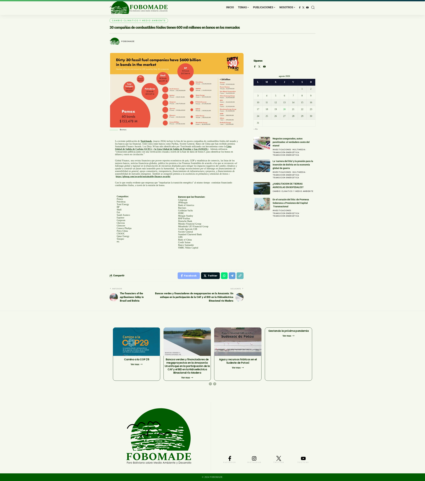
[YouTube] (307, 7)
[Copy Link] (240, 275)
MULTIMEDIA (299, 150)
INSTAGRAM (254, 462)
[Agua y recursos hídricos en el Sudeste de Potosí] (237, 341)
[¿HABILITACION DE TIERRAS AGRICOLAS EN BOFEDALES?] (262, 188)
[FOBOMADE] (139, 7)
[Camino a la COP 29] (136, 341)
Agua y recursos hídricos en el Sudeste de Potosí (238, 361)
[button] (210, 383)
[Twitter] (303, 7)
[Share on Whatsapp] (224, 275)
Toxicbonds (146, 141)
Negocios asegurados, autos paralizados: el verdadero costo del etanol (291, 142)
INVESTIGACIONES (282, 150)
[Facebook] (299, 7)
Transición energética (286, 152)
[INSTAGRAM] (254, 458)
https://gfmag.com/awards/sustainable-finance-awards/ (143, 176)
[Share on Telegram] (232, 275)
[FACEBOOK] (229, 458)
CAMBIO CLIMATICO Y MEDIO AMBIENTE (139, 20)
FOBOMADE (127, 41)
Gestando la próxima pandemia (288, 331)
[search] (313, 7)
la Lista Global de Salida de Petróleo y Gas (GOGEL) (181, 149)
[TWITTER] (278, 458)
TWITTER (278, 462)
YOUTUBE (303, 462)
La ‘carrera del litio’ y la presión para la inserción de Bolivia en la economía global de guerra (293, 164)
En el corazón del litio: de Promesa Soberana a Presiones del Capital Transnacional (291, 203)
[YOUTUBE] (303, 458)
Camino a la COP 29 (136, 359)
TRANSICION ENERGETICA (286, 155)
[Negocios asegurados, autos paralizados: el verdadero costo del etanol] (262, 143)
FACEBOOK (229, 462)
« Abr (256, 129)
